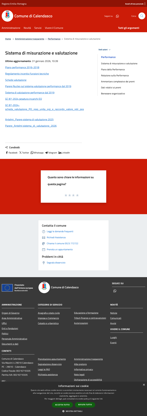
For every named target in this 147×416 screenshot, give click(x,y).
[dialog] (73, 399)
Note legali (79, 374)
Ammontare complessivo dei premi (118, 81)
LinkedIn (66, 152)
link (101, 399)
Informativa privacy (83, 369)
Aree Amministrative (12, 318)
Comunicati (115, 318)
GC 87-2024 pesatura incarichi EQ (23, 99)
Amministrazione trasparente (29, 39)
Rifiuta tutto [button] (85, 404)
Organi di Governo (10, 313)
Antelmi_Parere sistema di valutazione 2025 (29, 119)
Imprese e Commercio (48, 318)
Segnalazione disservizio (50, 364)
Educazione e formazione (86, 313)
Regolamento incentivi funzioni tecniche (27, 74)
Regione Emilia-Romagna (14, 3)
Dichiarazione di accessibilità (88, 379)
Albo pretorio (80, 364)
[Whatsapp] (116, 16)
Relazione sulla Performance (115, 75)
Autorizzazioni (81, 323)
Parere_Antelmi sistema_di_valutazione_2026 (31, 126)
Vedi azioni (103, 49)
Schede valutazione (15, 80)
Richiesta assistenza (48, 374)
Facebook (13, 152)
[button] (73, 411)
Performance (54, 39)
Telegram (52, 152)
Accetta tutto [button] (62, 405)
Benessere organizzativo (113, 93)
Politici (5, 333)
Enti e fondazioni (10, 328)
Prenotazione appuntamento (52, 359)
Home (8, 39)
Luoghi (113, 337)
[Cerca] (141, 15)
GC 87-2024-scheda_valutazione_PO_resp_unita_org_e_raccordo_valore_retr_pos (44, 107)
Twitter (25, 152)
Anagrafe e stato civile (49, 313)
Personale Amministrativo (14, 338)
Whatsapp (38, 152)
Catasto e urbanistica (48, 323)
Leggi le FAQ (44, 369)
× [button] (144, 385)
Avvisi (113, 323)
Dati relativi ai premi (111, 87)
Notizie (113, 313)
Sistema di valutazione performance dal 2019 (29, 92)
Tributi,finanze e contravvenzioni (90, 318)
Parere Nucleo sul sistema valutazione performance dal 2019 (38, 86)
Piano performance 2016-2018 (22, 67)
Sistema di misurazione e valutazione (119, 63)
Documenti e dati (10, 344)
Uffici (4, 323)
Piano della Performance (113, 69)
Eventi (113, 342)
